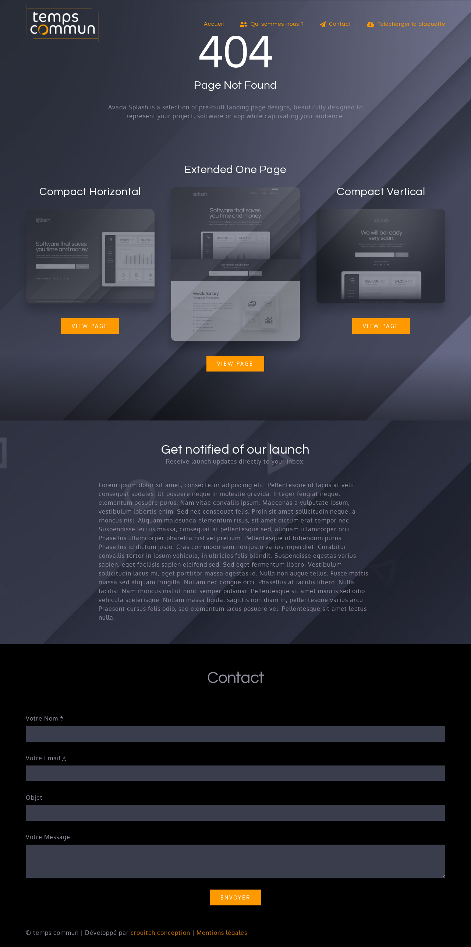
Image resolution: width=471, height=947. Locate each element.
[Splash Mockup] (235, 190)
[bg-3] (90, 212)
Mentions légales (221, 932)
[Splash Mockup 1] (380, 212)
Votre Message (48, 837)
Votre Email (46, 758)
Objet (34, 797)
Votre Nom (45, 718)
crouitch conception (160, 932)
